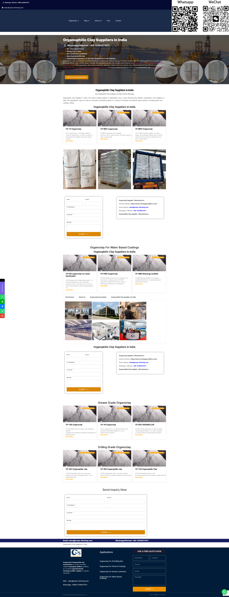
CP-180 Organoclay (74, 425)
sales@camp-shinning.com (13, 8)
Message (69, 222)
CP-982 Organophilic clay (111, 469)
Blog (85, 21)
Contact (118, 21)
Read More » (70, 141)
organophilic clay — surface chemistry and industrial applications (85, 67)
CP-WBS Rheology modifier (146, 274)
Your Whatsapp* (71, 207)
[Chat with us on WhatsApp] (224, 592)
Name (68, 199)
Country (87, 199)
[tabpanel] (114, 322)
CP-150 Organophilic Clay (146, 469)
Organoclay (73, 21)
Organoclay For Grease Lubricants (113, 571)
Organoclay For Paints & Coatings (113, 566)
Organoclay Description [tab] (98, 297)
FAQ (108, 21)
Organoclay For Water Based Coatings (111, 577)
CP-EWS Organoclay (109, 274)
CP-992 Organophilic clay (76, 469)
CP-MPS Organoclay (144, 129)
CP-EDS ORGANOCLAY (144, 425)
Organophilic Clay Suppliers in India (114, 251)
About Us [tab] (82, 297)
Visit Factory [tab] (69, 297)
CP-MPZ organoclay (109, 129)
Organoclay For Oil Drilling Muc (111, 561)
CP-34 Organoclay (108, 425)
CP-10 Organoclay (73, 129)
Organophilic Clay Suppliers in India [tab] (123, 297)
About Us (98, 21)
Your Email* (70, 214)
